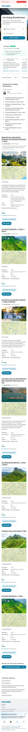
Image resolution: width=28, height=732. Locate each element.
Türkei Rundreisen (6, 683)
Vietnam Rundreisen (5, 9)
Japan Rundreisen (6, 680)
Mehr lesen (5, 68)
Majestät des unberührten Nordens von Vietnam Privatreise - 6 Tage (11, 71)
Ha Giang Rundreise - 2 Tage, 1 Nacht (14, 101)
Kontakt (3, 707)
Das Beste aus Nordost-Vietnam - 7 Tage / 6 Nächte (15, 105)
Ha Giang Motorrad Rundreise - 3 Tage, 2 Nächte (15, 120)
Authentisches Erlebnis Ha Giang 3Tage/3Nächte (13, 124)
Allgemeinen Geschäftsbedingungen (13, 727)
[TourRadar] (6, 6)
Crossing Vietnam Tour (15, 357)
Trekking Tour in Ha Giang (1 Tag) (13, 114)
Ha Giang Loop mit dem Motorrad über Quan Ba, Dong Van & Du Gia (14, 109)
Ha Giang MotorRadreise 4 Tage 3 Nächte (13, 128)
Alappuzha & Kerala (6, 695)
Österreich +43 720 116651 (7, 711)
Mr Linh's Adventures (15, 278)
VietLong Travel (14, 441)
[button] (14, 215)
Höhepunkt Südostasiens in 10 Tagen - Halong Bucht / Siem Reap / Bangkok (13, 686)
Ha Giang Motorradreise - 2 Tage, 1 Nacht (15, 112)
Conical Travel (14, 208)
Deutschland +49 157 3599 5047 (9, 709)
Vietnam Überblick (6, 77)
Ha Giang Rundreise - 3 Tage (12, 117)
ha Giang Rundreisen (14, 9)
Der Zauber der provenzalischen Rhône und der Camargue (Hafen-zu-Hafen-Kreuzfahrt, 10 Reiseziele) (13, 691)
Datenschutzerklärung (6, 728)
